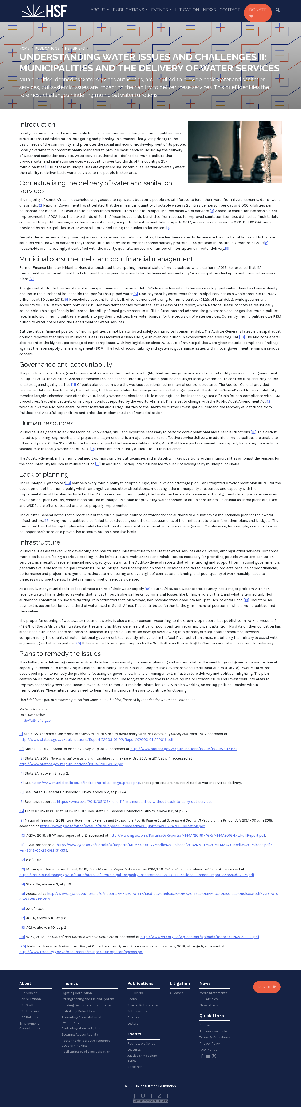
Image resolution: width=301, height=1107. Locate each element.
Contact (230, 9)
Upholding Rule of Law (78, 1011)
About (98, 9)
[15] (98, 464)
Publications (128, 9)
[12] (269, 401)
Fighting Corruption (77, 993)
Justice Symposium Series (142, 1058)
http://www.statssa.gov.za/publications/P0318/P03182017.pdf (183, 749)
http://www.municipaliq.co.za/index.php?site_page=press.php (86, 782)
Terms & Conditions (214, 1037)
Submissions (137, 1011)
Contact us (208, 1025)
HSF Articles (208, 999)
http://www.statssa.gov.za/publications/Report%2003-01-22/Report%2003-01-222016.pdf (96, 739)
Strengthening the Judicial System (88, 999)
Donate (258, 9)
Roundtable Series (141, 1043)
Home (24, 48)
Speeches (134, 1067)
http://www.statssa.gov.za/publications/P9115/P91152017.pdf (71, 764)
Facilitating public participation (86, 1052)
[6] (227, 248)
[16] (68, 483)
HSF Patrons (29, 1017)
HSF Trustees (29, 1011)
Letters (133, 1023)
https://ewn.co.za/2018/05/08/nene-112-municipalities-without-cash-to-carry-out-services (134, 801)
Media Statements (213, 993)
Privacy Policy (210, 1043)
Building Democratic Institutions (87, 1005)
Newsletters (208, 1005)
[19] (246, 600)
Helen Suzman (30, 999)
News (209, 9)
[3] (212, 211)
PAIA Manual (208, 1050)
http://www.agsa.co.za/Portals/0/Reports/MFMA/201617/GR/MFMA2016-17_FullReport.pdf (187, 835)
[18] (147, 588)
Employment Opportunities (30, 1025)
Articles (133, 1017)
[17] (47, 520)
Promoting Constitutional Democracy (81, 1019)
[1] (47, 167)
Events (159, 9)
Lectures (134, 1050)
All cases (176, 993)
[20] (77, 643)
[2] (40, 205)
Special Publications (143, 1005)
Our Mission (28, 993)
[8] (135, 294)
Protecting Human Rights (81, 1028)
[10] (242, 337)
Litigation (187, 9)
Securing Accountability (80, 1035)
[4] (168, 228)
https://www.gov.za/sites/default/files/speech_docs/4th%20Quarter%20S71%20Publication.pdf (122, 826)
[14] (93, 449)
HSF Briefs (75, 48)
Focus (132, 999)
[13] (254, 432)
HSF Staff (26, 1005)
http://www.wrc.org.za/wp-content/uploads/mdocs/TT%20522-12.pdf (199, 937)
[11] (73, 384)
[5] (266, 243)
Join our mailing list (214, 1031)
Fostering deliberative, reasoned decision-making (86, 1043)
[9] (66, 299)
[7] (31, 279)
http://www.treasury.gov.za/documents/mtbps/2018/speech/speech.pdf (81, 952)
